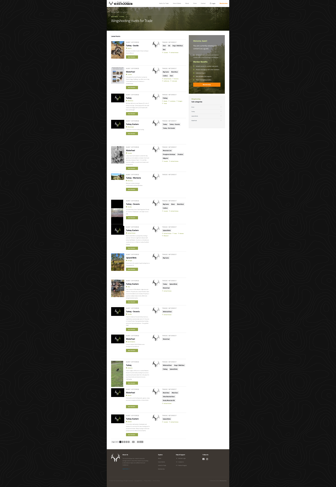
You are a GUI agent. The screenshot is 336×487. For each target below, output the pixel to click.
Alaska (165, 101)
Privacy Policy (147, 481)
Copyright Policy (138, 481)
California (166, 81)
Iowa (175, 233)
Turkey (193, 111)
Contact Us (181, 462)
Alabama (129, 368)
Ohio (128, 286)
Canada (165, 52)
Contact (203, 3)
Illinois (129, 395)
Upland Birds (194, 116)
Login (213, 3)
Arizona (176, 78)
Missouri (166, 235)
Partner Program (182, 465)
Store (195, 3)
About (187, 3)
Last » (141, 442)
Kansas (181, 233)
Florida (129, 207)
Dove (192, 107)
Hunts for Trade (164, 3)
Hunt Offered (132, 42)
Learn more (125, 469)
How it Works (177, 3)
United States (174, 52)
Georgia (129, 260)
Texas (165, 103)
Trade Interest (169, 42)
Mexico (129, 48)
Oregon (180, 101)
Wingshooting (195, 99)
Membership (223, 3)
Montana (130, 180)
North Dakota (131, 341)
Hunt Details (131, 57)
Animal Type (118, 16)
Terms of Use (156, 481)
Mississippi (130, 127)
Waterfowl (194, 120)
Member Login (182, 458)
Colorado (174, 81)
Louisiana (172, 101)
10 (133, 442)
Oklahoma (130, 100)
